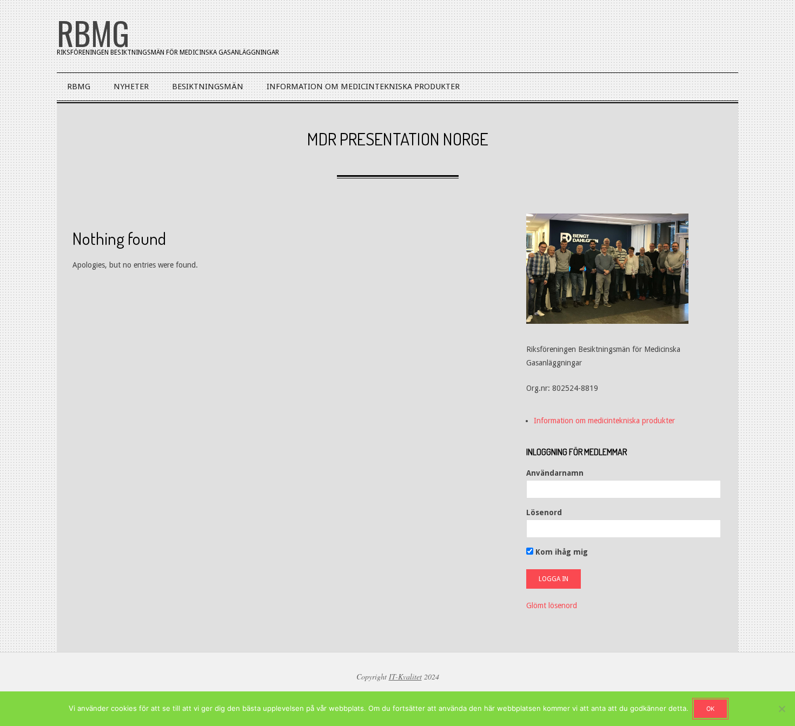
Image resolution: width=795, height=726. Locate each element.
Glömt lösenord (551, 605)
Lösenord (544, 512)
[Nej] (781, 708)
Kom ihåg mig (560, 552)
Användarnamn (555, 473)
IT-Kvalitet (405, 676)
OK (710, 708)
